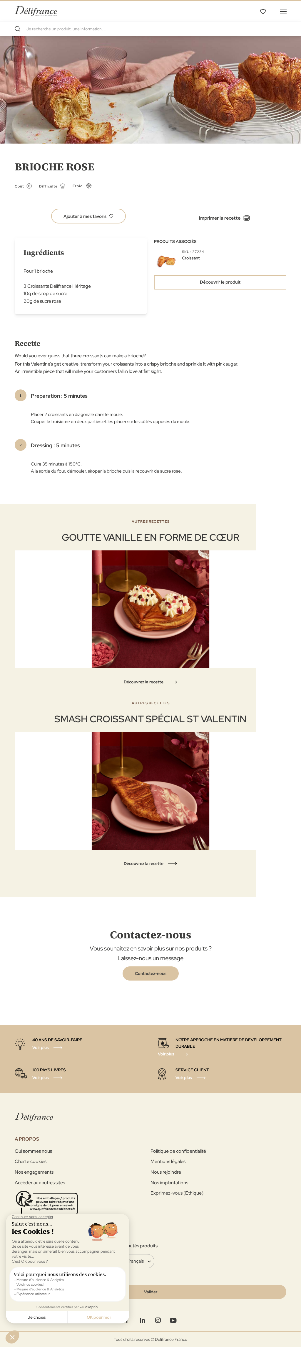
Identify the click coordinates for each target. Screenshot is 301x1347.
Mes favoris (263, 11)
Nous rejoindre (165, 1172)
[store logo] (36, 11)
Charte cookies (30, 1161)
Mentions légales (167, 1161)
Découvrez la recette (143, 682)
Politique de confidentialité (178, 1151)
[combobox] (150, 29)
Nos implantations (169, 1183)
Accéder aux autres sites (40, 1183)
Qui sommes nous (33, 1151)
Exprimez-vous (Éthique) (176, 1193)
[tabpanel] (150, 602)
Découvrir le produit (220, 282)
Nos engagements (34, 1172)
